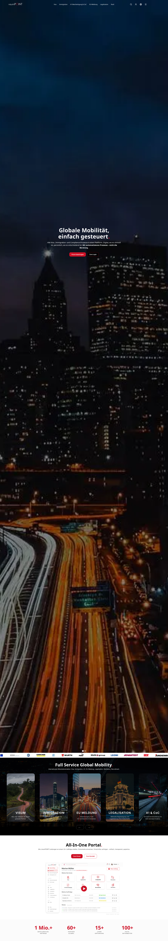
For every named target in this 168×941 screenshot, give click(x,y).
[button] (3, 696)
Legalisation (104, 4)
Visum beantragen (77, 254)
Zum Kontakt (90, 856)
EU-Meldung (93, 4)
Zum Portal (76, 856)
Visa (55, 4)
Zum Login (93, 254)
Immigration (63, 4)
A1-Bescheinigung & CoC (78, 4)
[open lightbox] (84, 888)
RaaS (112, 4)
